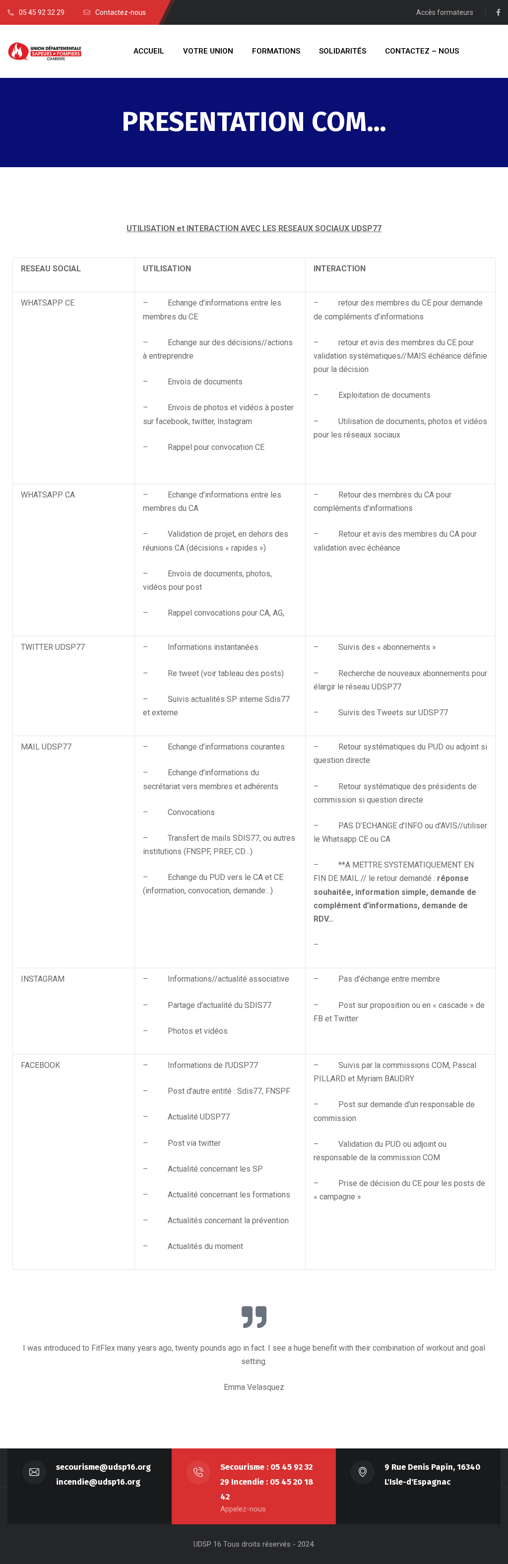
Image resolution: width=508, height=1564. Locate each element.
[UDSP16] (44, 51)
